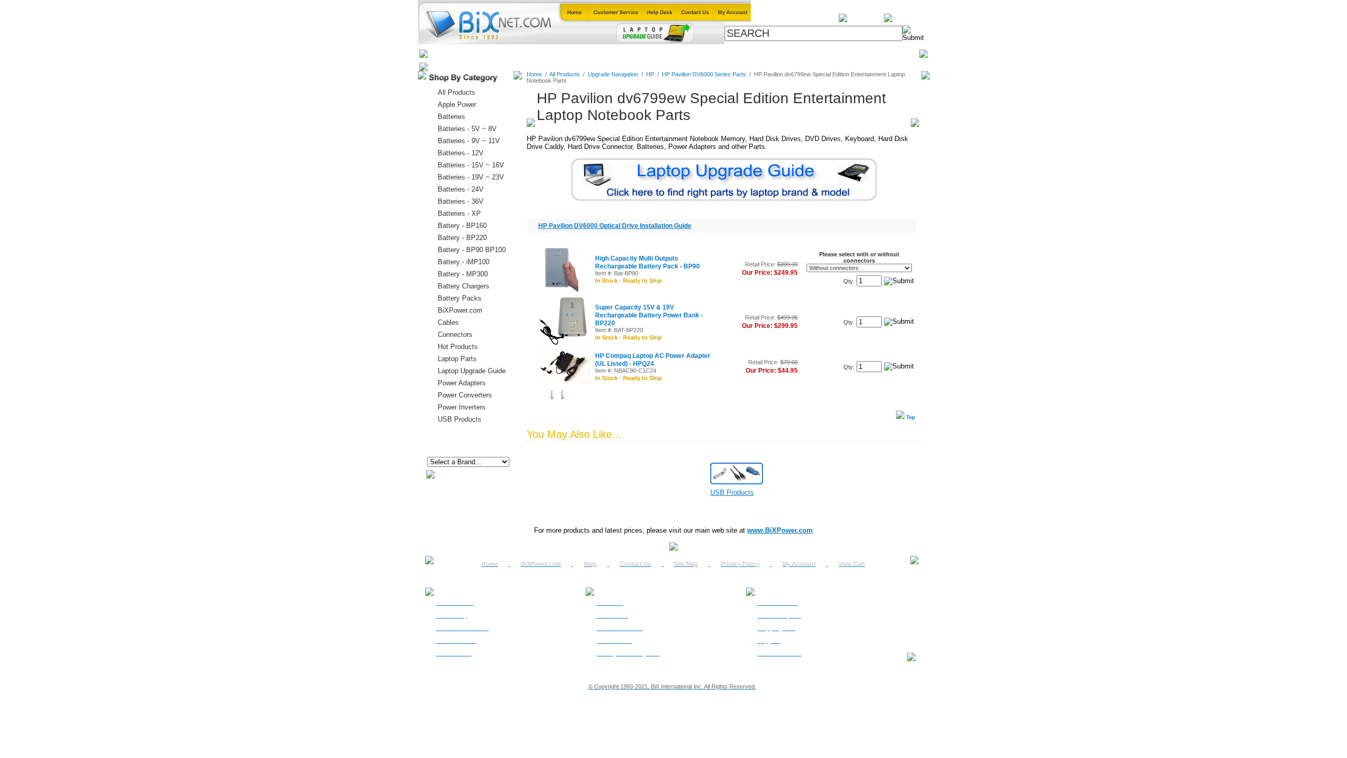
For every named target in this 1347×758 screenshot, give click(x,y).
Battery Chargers (463, 286)
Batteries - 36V (461, 201)
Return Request (779, 615)
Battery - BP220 (462, 238)
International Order (462, 628)
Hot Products (458, 347)
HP (650, 74)
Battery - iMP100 (463, 262)
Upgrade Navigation (613, 74)
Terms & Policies (619, 628)
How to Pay (452, 615)
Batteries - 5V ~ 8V (467, 129)
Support (768, 640)
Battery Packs (459, 298)
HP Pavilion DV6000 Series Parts (704, 74)
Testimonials (614, 640)
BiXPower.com (815, 53)
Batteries (479, 53)
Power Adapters (701, 53)
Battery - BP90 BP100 (472, 250)
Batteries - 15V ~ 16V (471, 165)
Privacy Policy (740, 564)
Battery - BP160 (462, 226)
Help (590, 564)
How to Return (777, 603)
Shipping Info (776, 628)
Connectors (524, 53)
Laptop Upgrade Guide (626, 53)
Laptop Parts (457, 359)
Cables (566, 53)
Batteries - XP (459, 213)
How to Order (455, 603)
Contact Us (635, 564)
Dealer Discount (779, 653)
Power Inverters (462, 407)
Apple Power (457, 104)
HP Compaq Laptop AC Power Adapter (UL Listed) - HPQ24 (652, 359)
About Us (610, 603)
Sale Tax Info (453, 653)
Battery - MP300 (463, 274)
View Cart (852, 564)
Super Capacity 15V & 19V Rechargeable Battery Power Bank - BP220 (649, 315)
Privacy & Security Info (628, 653)
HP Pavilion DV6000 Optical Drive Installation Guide (614, 226)
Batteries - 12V (461, 153)
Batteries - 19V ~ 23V (471, 177)
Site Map (686, 564)
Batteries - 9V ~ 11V (469, 141)
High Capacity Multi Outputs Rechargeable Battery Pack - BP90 (647, 262)
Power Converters (465, 395)
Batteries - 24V (461, 189)
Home (443, 53)
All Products (759, 53)
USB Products (459, 419)
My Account (799, 564)
